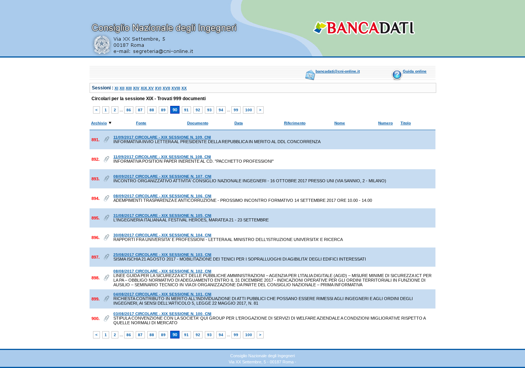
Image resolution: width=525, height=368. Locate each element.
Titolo (405, 123)
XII (122, 88)
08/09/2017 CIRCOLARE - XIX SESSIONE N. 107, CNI (162, 176)
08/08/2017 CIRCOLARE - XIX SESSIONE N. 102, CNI (162, 271)
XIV (136, 88)
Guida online (415, 71)
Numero (385, 123)
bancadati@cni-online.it (338, 71)
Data (238, 123)
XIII (129, 88)
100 (248, 110)
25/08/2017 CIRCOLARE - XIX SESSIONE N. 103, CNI (162, 254)
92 (198, 110)
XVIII (175, 88)
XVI (158, 88)
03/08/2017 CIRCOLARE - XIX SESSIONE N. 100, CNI (162, 314)
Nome (339, 123)
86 (128, 110)
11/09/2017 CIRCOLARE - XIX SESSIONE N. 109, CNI (162, 137)
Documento (197, 123)
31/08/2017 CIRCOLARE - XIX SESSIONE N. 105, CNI (162, 215)
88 (152, 110)
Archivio (99, 123)
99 (236, 110)
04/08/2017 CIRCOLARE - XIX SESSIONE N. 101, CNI (162, 294)
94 (221, 110)
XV (151, 88)
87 (140, 110)
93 (209, 110)
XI (116, 88)
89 (163, 110)
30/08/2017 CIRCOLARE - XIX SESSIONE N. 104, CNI (162, 235)
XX (184, 88)
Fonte (141, 123)
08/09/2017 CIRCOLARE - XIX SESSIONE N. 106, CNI (162, 196)
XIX (144, 88)
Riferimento (295, 123)
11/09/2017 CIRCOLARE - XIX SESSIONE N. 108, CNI (162, 157)
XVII (166, 88)
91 (186, 110)
